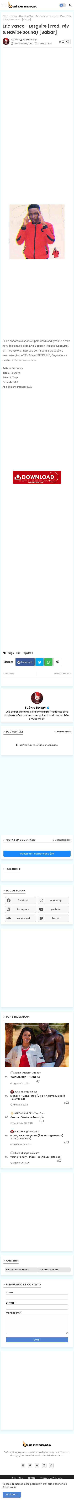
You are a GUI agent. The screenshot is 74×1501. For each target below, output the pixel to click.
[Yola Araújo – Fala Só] (37, 1045)
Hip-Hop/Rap (26, 16)
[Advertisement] (37, 87)
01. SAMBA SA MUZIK (18, 1269)
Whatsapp (48, 662)
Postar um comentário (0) (37, 853)
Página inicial (10, 16)
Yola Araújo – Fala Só (25, 1077)
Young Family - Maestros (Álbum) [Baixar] (35, 1157)
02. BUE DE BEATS (49, 1269)
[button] (70, 5)
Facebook (27, 662)
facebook (23, 900)
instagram (23, 909)
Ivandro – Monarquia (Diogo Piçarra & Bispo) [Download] (37, 1097)
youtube (55, 909)
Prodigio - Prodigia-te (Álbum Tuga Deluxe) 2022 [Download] (36, 1137)
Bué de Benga (35, 707)
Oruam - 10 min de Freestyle (27, 1117)
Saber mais (9, 1487)
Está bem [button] (11, 1494)
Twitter (39, 662)
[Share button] (57, 662)
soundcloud (23, 918)
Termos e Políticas (51, 1478)
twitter (56, 918)
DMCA (31, 1478)
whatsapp (56, 900)
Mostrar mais (62, 731)
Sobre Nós (17, 1478)
